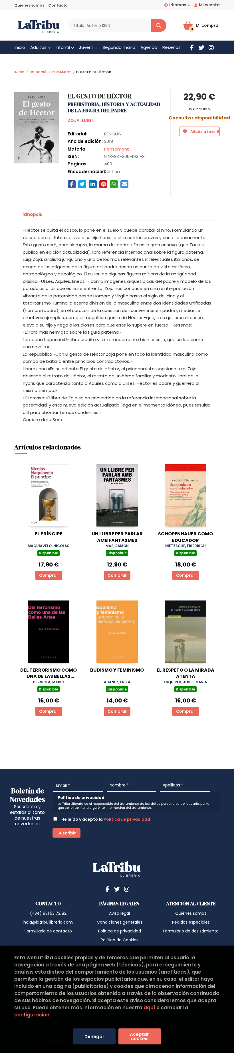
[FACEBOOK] (191, 47)
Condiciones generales (119, 922)
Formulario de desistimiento (191, 931)
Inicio (19, 72)
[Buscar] (158, 25)
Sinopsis (32, 214)
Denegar (94, 1037)
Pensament (61, 72)
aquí (149, 1007)
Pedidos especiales (191, 922)
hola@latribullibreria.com (48, 922)
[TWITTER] (201, 47)
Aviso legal (119, 913)
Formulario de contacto (48, 931)
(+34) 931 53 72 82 (48, 913)
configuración (31, 1014)
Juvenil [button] (86, 47)
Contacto (58, 5)
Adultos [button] (39, 47)
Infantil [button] (63, 47)
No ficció (38, 72)
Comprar (48, 575)
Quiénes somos (29, 5)
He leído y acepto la (105, 819)
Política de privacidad (127, 819)
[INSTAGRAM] (211, 47)
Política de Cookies (119, 940)
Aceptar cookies (140, 1036)
